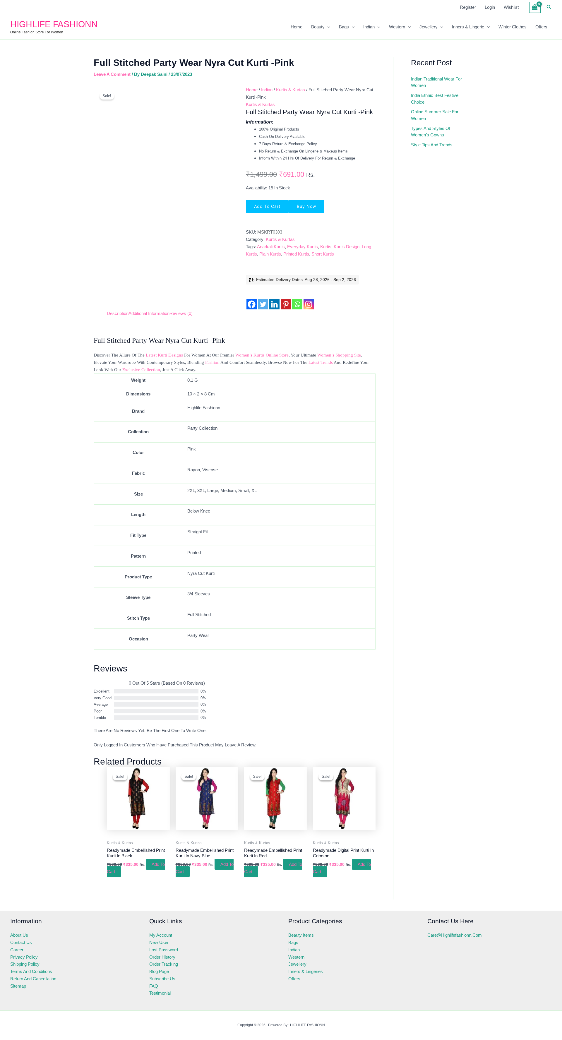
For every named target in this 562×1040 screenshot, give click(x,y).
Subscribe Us (162, 978)
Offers (541, 26)
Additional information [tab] (148, 313)
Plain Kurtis (270, 253)
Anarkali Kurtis (271, 246)
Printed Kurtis (296, 253)
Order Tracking (163, 964)
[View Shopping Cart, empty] (535, 7)
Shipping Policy (25, 964)
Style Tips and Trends (432, 144)
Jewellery (428, 26)
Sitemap (18, 986)
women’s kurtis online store (262, 355)
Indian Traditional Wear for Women (436, 82)
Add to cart (267, 206)
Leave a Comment (112, 74)
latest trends (321, 362)
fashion (212, 362)
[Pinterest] (286, 299)
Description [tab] (117, 313)
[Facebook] (251, 299)
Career (16, 949)
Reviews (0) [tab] (181, 313)
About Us (19, 935)
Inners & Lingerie (468, 26)
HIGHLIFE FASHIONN (54, 24)
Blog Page (159, 971)
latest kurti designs (164, 355)
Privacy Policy (24, 957)
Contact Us (21, 942)
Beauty (318, 26)
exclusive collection (141, 369)
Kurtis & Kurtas (290, 89)
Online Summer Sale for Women (434, 115)
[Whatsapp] (297, 299)
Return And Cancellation (33, 978)
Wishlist (511, 7)
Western (397, 26)
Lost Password (163, 949)
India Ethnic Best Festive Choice (434, 98)
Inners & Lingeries (305, 971)
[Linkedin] (274, 299)
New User (159, 942)
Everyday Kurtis (302, 246)
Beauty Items (301, 935)
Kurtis (325, 246)
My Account (160, 935)
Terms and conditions (31, 971)
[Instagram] (309, 299)
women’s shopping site (339, 355)
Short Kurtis (322, 253)
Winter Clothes (512, 26)
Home (296, 26)
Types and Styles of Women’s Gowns (430, 132)
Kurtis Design (346, 246)
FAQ (153, 986)
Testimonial (160, 993)
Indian (369, 26)
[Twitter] (263, 299)
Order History (162, 957)
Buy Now (306, 206)
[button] (549, 7)
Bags (344, 26)
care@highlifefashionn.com (454, 935)
